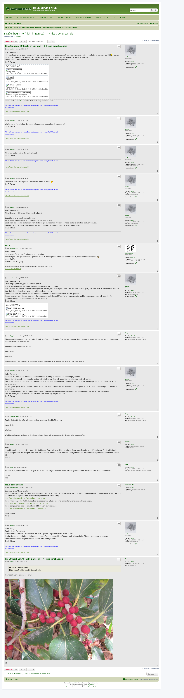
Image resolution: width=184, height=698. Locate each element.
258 (132, 444)
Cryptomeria (129, 333)
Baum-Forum (64, 18)
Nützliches (119, 18)
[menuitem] (19, 23)
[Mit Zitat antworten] (119, 46)
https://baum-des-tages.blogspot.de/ (17, 111)
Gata (126, 559)
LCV (15, 36)
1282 (132, 562)
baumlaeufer (129, 253)
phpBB (74, 683)
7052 (132, 61)
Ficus (7, 245)
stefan (19, 36)
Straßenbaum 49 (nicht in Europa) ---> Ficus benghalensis (38, 33)
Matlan (127, 441)
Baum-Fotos (102, 18)
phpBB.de (91, 684)
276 (132, 487)
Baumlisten (46, 18)
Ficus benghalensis (14, 485)
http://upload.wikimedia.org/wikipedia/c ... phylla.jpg (25, 498)
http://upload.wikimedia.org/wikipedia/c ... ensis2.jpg (25, 508)
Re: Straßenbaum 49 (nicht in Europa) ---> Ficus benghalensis (34, 559)
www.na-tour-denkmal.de (13, 269)
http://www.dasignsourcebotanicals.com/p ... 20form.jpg (26, 503)
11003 (133, 336)
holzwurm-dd (129, 484)
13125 (133, 257)
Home (9, 18)
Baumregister (83, 18)
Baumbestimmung (26, 18)
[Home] (18, 8)
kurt (126, 464)
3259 (132, 467)
